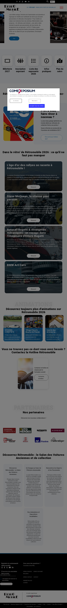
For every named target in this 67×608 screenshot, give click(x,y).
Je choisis (16, 100)
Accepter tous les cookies (37, 105)
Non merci (34, 100)
